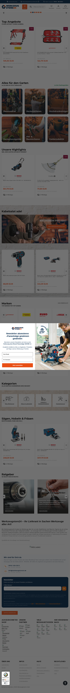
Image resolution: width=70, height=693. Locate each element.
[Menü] (9, 673)
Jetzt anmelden (17, 365)
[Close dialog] (68, 325)
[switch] (5, 683)
